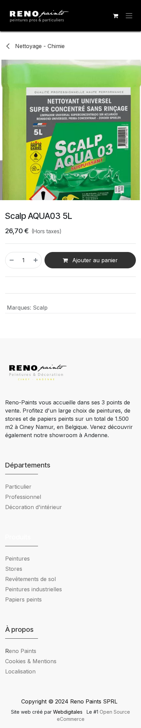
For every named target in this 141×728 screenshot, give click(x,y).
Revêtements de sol (30, 579)
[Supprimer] (11, 260)
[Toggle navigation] (129, 16)
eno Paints (20, 651)
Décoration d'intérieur (33, 507)
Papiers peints (23, 599)
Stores (13, 568)
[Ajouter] (36, 260)
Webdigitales (68, 712)
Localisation (20, 671)
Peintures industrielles (36, 589)
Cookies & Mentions (30, 661)
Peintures (17, 558)
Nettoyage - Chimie (39, 46)
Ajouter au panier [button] (94, 260)
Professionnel (23, 496)
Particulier (18, 486)
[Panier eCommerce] (115, 16)
